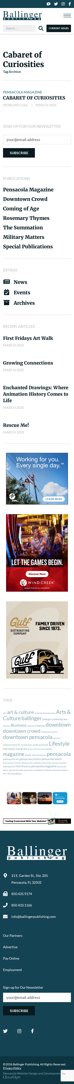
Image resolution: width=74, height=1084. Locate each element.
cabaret (30, 726)
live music (9, 748)
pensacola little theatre (16, 766)
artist (37, 713)
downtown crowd (21, 731)
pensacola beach (51, 759)
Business (18, 725)
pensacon (57, 770)
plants (65, 770)
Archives (24, 303)
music (28, 754)
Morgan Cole (15, 105)
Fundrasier (26, 745)
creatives (40, 725)
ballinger (31, 718)
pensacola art (11, 759)
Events (22, 292)
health (45, 745)
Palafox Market (39, 755)
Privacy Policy (12, 1068)
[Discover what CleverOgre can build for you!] (37, 821)
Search (41, 28)
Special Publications (28, 246)
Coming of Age (21, 208)
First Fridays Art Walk (28, 338)
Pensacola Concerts (12, 763)
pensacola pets (16, 770)
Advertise (10, 947)
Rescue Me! (16, 425)
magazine (13, 754)
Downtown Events (49, 732)
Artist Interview (48, 713)
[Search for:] (21, 28)
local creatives (45, 749)
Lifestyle (59, 743)
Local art (21, 748)
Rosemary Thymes (26, 218)
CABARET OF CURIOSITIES (34, 98)
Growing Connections (28, 363)
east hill (56, 738)
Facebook (32, 1031)
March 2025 (46, 105)
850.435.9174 (21, 894)
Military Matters (23, 237)
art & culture (20, 712)
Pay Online (11, 958)
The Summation (23, 227)
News (20, 282)
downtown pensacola (27, 737)
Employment (12, 970)
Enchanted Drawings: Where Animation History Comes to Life (35, 394)
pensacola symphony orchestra (38, 770)
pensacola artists (30, 759)
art (4, 713)
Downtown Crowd (25, 199)
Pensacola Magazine (22, 92)
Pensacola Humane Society (54, 763)
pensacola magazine (44, 766)
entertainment (10, 744)
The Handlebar (14, 773)
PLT (5, 773)
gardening (37, 745)
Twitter (5, 1031)
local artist (32, 749)
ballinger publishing (52, 719)
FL (19, 744)
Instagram (19, 1031)
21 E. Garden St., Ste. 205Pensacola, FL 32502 (29, 878)
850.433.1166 (21, 905)
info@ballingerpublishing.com (33, 916)
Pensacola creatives (31, 763)
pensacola (59, 753)
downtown (58, 724)
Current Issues (59, 28)
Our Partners (12, 935)
